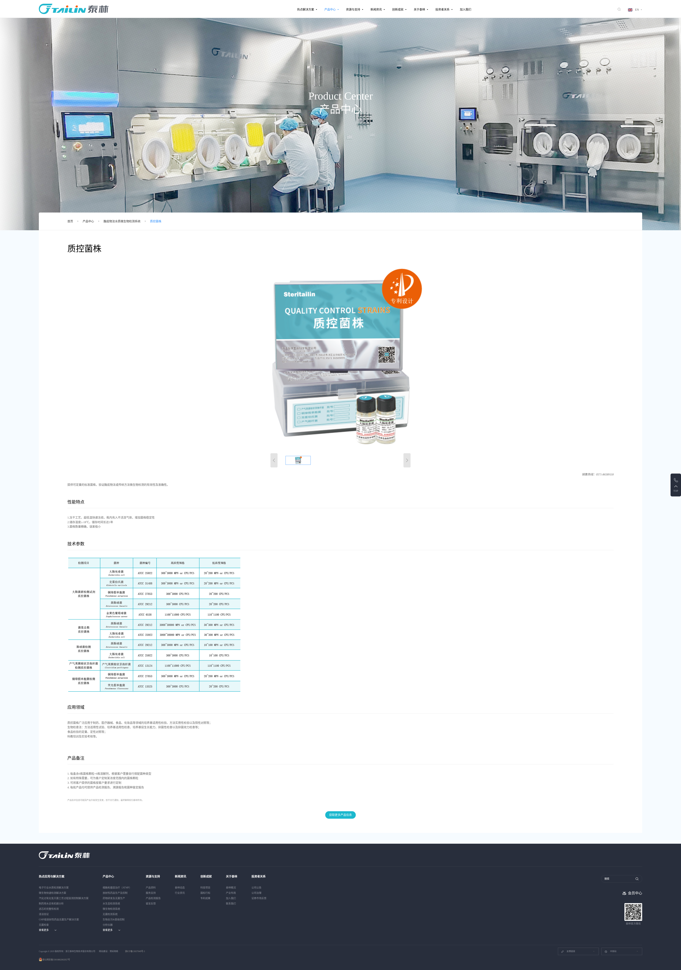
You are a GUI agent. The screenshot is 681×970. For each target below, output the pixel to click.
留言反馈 (151, 903)
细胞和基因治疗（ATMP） (117, 887)
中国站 (613, 951)
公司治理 (256, 893)
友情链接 (571, 951)
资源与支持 (353, 9)
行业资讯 (180, 893)
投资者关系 (442, 9)
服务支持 (151, 893)
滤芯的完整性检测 (49, 909)
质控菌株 (155, 221)
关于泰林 (419, 9)
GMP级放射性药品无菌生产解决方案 (59, 919)
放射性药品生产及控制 (115, 893)
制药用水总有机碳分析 (51, 903)
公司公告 (256, 887)
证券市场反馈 (258, 898)
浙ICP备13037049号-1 (135, 951)
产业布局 (231, 893)
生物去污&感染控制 (113, 919)
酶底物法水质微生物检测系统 (122, 221)
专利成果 (205, 898)
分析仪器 (108, 925)
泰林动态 (180, 887)
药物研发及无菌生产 (114, 898)
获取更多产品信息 (340, 814)
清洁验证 (44, 914)
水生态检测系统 (111, 903)
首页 (70, 221)
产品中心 (330, 9)
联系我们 (231, 903)
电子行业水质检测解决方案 (54, 887)
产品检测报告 (153, 898)
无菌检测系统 (110, 914)
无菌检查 (44, 925)
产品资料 (151, 887)
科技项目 (205, 887)
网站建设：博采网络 (108, 951)
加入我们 (465, 9)
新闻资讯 (376, 9)
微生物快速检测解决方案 (52, 893)
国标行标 (205, 893)
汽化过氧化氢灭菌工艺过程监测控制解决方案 (63, 898)
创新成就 (397, 9)
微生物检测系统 (111, 909)
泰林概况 (231, 887)
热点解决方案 (305, 9)
